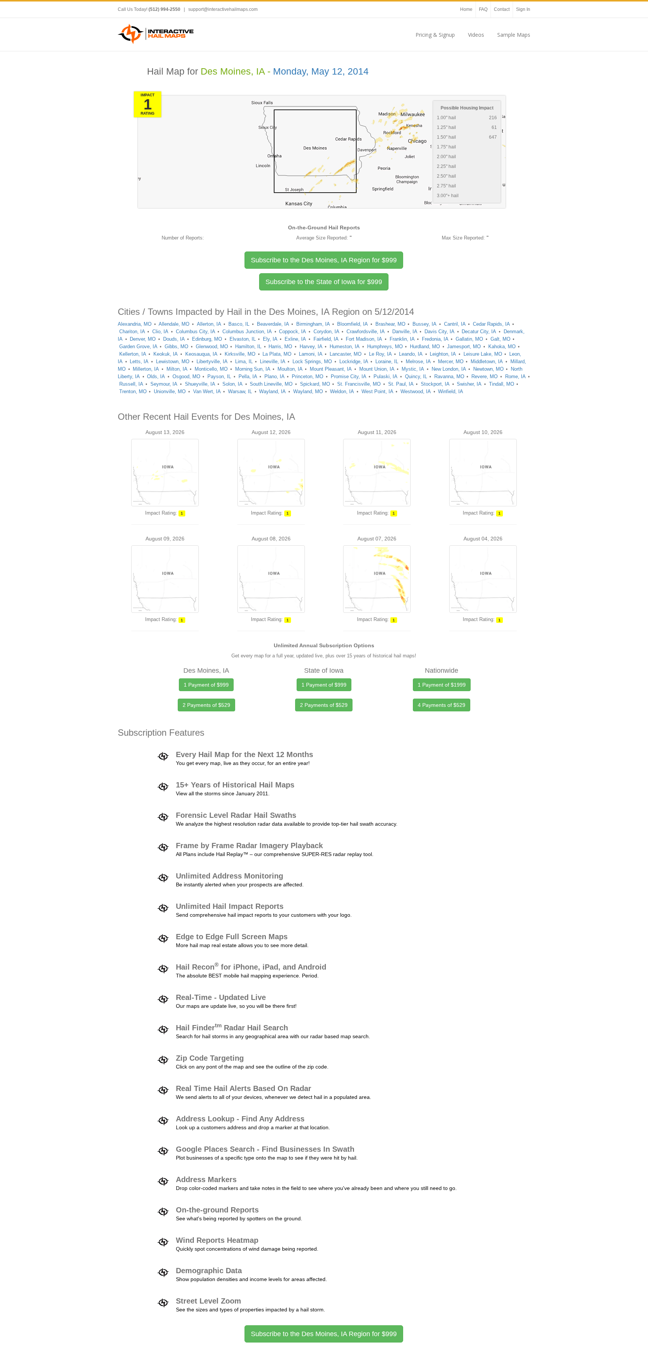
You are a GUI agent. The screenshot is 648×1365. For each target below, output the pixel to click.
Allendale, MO (174, 324)
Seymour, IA (163, 384)
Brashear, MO (390, 324)
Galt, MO (500, 339)
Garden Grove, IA (138, 346)
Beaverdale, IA (273, 324)
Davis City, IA (439, 331)
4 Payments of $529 (441, 705)
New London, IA (449, 369)
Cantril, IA (455, 324)
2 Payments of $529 (206, 705)
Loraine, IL (386, 361)
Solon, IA (232, 384)
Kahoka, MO (502, 346)
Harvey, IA (311, 346)
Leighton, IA (443, 354)
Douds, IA (174, 339)
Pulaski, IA (386, 376)
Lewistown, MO (172, 361)
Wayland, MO (308, 391)
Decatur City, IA (479, 331)
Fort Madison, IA (364, 339)
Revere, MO (484, 376)
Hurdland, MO (425, 346)
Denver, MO (143, 339)
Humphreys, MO (385, 346)
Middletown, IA (487, 361)
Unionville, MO (170, 391)
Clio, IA (160, 331)
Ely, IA (270, 339)
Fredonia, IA (435, 339)
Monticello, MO (211, 369)
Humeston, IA (345, 346)
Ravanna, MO (449, 376)
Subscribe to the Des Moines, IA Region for (324, 260)
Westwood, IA (415, 391)
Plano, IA (274, 376)
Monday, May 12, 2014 (321, 71)
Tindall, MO (501, 384)
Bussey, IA (424, 324)
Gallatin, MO (469, 339)
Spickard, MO (315, 384)
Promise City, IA (348, 376)
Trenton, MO (133, 391)
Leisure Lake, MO (483, 354)
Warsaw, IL (240, 391)
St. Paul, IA (401, 384)
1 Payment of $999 (206, 685)
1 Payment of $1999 (442, 685)
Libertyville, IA (212, 361)
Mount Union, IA (376, 369)
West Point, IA (377, 391)
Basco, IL (238, 324)
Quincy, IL (416, 376)
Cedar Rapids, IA (491, 324)
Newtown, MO (488, 369)
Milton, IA (177, 369)
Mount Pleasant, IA (331, 369)
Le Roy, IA (380, 354)
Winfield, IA (450, 391)
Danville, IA (404, 331)
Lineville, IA (272, 361)
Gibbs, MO (176, 346)
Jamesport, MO (464, 346)
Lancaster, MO (346, 354)
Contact (502, 9)
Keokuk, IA (165, 354)
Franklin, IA (402, 339)
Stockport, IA (435, 384)
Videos (476, 34)
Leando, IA (411, 354)
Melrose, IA (418, 361)
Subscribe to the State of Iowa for (324, 282)
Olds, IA (156, 376)
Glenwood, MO (212, 346)
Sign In (523, 9)
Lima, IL (244, 361)
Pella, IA (247, 376)
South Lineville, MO (271, 384)
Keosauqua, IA (201, 354)
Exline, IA (295, 339)
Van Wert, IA (207, 391)
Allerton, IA (209, 324)
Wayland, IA (272, 391)
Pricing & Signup (435, 34)
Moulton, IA (290, 369)
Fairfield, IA (326, 339)
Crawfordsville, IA (365, 331)
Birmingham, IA (313, 324)
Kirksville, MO (240, 354)
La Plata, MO (276, 354)
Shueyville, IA (200, 384)
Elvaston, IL (243, 339)
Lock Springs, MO (312, 361)
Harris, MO (280, 346)
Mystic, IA (413, 369)
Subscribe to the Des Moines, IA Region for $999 (324, 1334)
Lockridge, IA (353, 361)
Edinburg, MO (207, 339)
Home (466, 9)
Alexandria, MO (135, 324)
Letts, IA (139, 361)
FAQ (483, 9)
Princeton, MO (307, 376)
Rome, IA (515, 376)
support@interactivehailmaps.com (223, 9)
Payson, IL (219, 376)
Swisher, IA (469, 384)
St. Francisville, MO (359, 384)
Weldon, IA (342, 391)
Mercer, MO (451, 361)
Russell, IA (131, 384)
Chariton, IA (132, 331)
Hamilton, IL (248, 346)
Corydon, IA (326, 331)
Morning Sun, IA (252, 369)
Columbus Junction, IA (247, 331)
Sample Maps (513, 34)
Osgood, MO (186, 376)
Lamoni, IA (310, 354)
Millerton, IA (146, 369)
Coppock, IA (292, 331)
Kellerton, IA (132, 354)
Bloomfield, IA (352, 324)
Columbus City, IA (195, 331)
